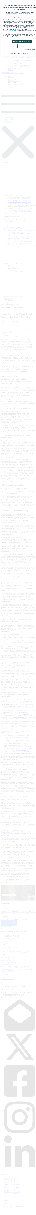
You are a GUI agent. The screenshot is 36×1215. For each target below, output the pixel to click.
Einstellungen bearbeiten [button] (29, 49)
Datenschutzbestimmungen (9, 30)
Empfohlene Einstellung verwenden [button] (21, 41)
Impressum (25, 53)
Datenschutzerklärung (16, 53)
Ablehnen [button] (21, 46)
